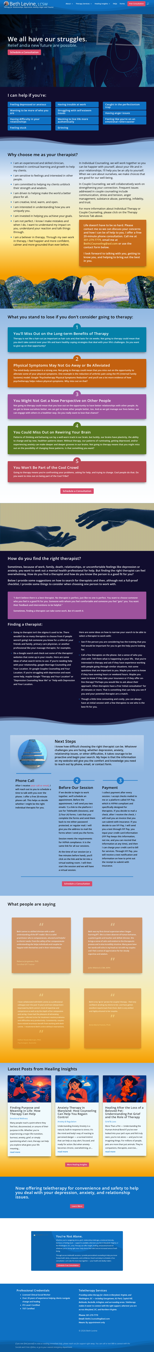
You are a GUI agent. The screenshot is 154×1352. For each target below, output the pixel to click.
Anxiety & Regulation (67, 1121)
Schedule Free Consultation (68, 1265)
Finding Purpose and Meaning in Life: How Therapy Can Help (25, 1111)
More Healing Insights (77, 1164)
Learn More (77, 1206)
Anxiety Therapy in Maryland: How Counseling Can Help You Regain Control (77, 1112)
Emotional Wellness (19, 1118)
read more (15, 1152)
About (68, 4)
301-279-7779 (92, 240)
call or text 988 (108, 1343)
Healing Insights (101, 4)
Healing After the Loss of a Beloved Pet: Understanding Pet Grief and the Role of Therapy (124, 1112)
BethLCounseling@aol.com (101, 243)
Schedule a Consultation (24, 52)
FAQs (115, 4)
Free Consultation (136, 4)
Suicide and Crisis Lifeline (25, 1347)
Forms (122, 4)
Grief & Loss (110, 1121)
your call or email (40, 785)
